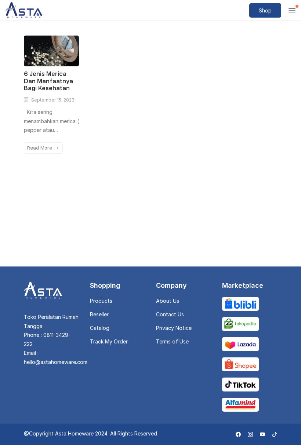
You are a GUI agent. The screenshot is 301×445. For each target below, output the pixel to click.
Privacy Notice (174, 328)
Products (101, 301)
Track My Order (109, 341)
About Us (167, 301)
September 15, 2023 (53, 100)
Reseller (99, 314)
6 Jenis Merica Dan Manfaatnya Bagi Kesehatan (48, 80)
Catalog (99, 328)
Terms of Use (172, 341)
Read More (40, 148)
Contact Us (170, 314)
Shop (265, 10)
